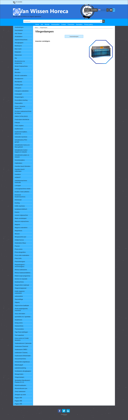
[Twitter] (64, 411)
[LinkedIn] (68, 411)
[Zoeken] (103, 21)
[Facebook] (59, 411)
